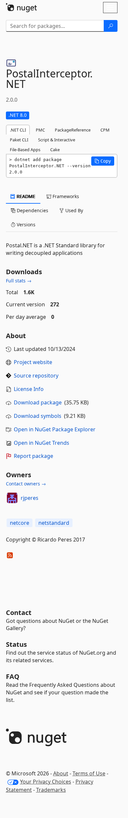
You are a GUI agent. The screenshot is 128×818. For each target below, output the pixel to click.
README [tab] (25, 196)
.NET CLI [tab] (18, 130)
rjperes (29, 497)
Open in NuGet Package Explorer (55, 429)
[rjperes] (12, 498)
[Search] (110, 26)
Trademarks (51, 789)
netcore (19, 522)
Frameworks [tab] (65, 196)
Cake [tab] (55, 150)
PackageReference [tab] (73, 130)
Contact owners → (26, 484)
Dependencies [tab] (31, 210)
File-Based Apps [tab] (25, 150)
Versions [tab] (25, 224)
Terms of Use (89, 773)
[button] (102, 161)
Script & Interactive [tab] (56, 140)
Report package (33, 456)
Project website (33, 362)
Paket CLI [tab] (19, 140)
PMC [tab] (40, 130)
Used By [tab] (73, 210)
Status (16, 644)
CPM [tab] (105, 130)
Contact (19, 612)
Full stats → (19, 280)
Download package (38, 402)
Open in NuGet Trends (41, 442)
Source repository (36, 375)
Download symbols (37, 415)
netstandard (53, 522)
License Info (29, 389)
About (60, 773)
